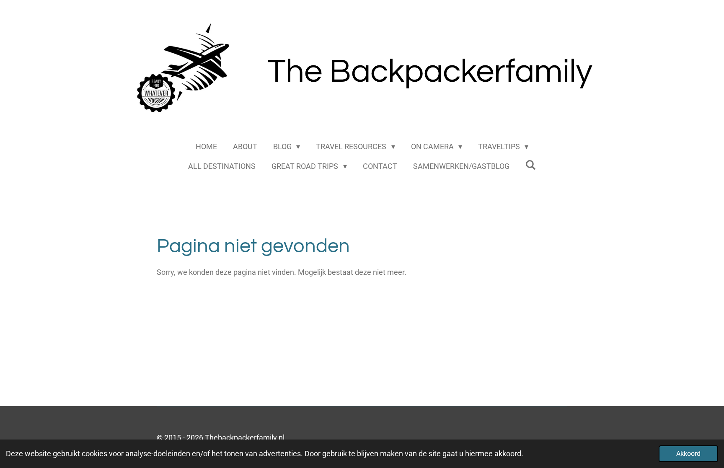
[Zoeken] (531, 164)
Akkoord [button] (688, 454)
